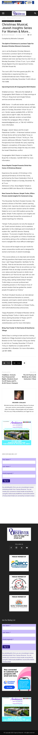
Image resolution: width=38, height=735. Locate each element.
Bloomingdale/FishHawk (14, 18)
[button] (3, 13)
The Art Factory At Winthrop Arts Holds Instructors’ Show (29, 377)
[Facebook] (11, 548)
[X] (22, 548)
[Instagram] (16, 548)
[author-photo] (19, 400)
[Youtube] (27, 548)
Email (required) (7, 473)
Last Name (6, 466)
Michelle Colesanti (9, 35)
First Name (6, 459)
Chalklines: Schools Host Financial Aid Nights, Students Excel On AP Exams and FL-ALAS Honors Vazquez (10, 379)
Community (18, 21)
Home (3, 18)
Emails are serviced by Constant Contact (22, 496)
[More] (24, 363)
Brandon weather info (16, 516)
